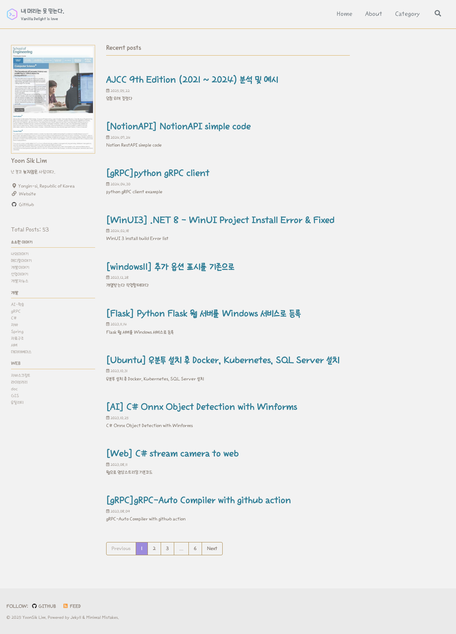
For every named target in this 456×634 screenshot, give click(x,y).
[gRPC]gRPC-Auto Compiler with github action (198, 500)
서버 (14, 344)
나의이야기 (19, 254)
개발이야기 (20, 267)
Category (407, 14)
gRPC (16, 311)
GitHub (46, 606)
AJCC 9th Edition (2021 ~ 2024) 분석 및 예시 (192, 79)
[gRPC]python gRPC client (157, 173)
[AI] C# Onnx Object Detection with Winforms (201, 407)
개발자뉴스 (19, 281)
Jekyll (76, 617)
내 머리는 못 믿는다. (42, 14)
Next (212, 548)
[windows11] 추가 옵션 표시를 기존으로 (170, 267)
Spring (17, 331)
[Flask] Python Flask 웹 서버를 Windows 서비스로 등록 (203, 313)
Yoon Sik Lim (29, 161)
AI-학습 (17, 304)
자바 (14, 324)
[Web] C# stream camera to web (172, 453)
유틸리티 (17, 402)
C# (14, 317)
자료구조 (17, 338)
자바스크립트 (20, 375)
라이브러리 (19, 382)
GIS (15, 395)
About (373, 14)
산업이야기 (19, 274)
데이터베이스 (21, 351)
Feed (75, 606)
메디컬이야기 (21, 260)
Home (344, 14)
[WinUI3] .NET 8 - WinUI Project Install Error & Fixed (220, 220)
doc (14, 388)
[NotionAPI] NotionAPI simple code (178, 126)
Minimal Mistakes (102, 617)
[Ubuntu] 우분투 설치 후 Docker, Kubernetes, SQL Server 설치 (223, 360)
